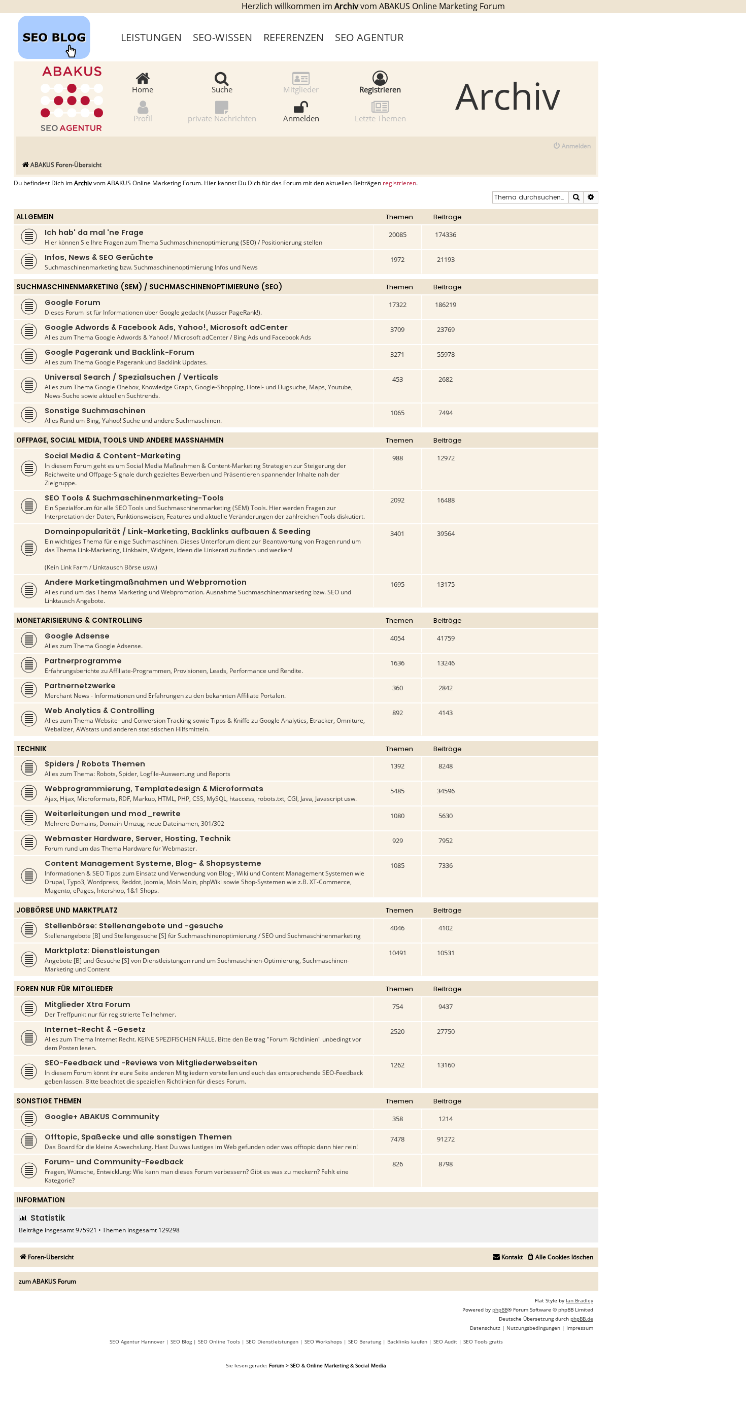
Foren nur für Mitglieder (64, 989)
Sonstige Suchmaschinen (95, 411)
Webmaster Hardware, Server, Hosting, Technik (138, 838)
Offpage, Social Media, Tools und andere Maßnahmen (120, 440)
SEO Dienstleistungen (272, 1341)
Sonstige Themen (49, 1101)
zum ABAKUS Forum (47, 1281)
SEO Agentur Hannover (137, 1341)
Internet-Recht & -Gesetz (95, 1029)
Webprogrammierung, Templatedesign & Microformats (154, 789)
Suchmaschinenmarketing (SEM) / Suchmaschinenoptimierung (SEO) (149, 287)
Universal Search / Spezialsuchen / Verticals (131, 377)
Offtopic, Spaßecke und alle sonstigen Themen (138, 1137)
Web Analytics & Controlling (99, 710)
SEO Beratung (364, 1341)
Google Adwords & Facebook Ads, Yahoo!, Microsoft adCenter (166, 327)
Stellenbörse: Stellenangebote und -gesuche (134, 926)
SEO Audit (445, 1341)
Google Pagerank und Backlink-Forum (119, 352)
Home (142, 88)
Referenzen (293, 37)
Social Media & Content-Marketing (113, 456)
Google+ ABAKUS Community (102, 1117)
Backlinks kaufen (407, 1341)
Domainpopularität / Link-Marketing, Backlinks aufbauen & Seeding (178, 531)
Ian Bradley (579, 1300)
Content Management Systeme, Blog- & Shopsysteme (153, 863)
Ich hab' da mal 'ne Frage (94, 232)
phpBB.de (581, 1318)
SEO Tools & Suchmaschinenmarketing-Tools (134, 498)
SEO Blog (181, 1341)
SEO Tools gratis (483, 1341)
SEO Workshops (323, 1341)
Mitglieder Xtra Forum (87, 1004)
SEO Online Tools (219, 1341)
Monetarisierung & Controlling (79, 620)
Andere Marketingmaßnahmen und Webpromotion (146, 582)
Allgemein (35, 217)
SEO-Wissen (222, 37)
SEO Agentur (369, 37)
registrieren (399, 183)
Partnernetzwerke (80, 686)
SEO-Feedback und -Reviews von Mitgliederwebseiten (151, 1063)
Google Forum (72, 302)
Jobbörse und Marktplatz (67, 910)
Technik (31, 749)
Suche (222, 88)
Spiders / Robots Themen (95, 764)
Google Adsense (77, 636)
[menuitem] (572, 146)
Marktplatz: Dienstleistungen (102, 951)
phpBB (499, 1309)
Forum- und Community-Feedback (114, 1162)
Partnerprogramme (83, 661)
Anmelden (301, 117)
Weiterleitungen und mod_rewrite (113, 814)
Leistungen (151, 37)
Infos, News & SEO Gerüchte (99, 257)
